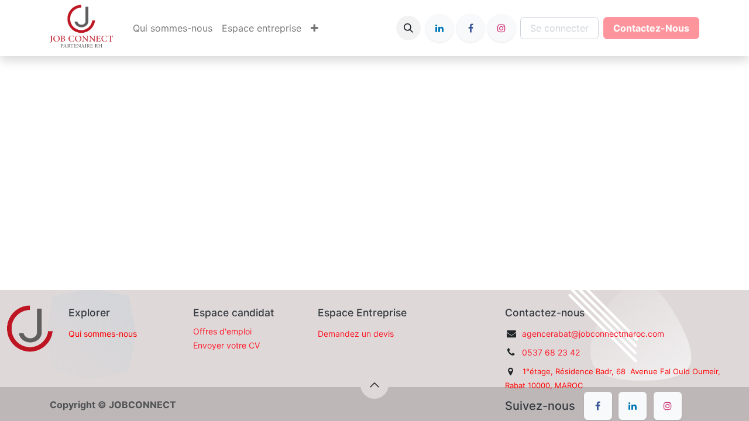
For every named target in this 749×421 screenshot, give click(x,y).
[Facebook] (470, 28)
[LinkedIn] (439, 28)
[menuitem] (172, 28)
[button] (408, 28)
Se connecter (559, 28)
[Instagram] (501, 28)
